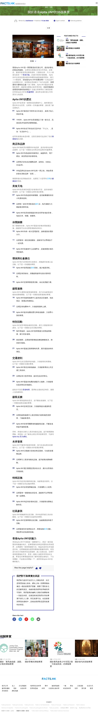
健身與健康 (55, 686)
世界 (76, 688)
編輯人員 (35, 592)
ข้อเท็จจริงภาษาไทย (85, 708)
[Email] (38, 619)
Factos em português (21, 708)
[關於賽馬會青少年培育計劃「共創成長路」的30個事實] (60, 55)
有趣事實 (30, 92)
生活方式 (90, 686)
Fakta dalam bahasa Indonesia (59, 711)
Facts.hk (7, 3)
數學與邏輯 (6, 688)
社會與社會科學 (54, 688)
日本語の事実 (64, 708)
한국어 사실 (73, 708)
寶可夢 (84, 688)
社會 (51, 7)
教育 (45, 529)
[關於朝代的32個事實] (60, 63)
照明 (32, 268)
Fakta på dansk (6, 705)
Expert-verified (60, 20)
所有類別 (5, 691)
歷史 (71, 686)
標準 (39, 589)
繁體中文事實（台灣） (8, 711)
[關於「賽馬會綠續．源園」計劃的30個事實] (60, 40)
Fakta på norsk (29, 705)
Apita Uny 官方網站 (19, 437)
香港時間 (26, 390)
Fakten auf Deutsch (69, 705)
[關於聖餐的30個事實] (60, 48)
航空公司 (5, 686)
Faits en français (56, 705)
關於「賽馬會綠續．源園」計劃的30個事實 (11, 663)
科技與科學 (67, 688)
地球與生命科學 (35, 686)
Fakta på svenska (17, 705)
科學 (43, 688)
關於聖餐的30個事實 (73, 48)
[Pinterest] (26, 619)
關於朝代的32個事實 (73, 63)
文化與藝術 (22, 686)
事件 (46, 686)
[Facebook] (14, 619)
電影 (14, 688)
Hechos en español (7, 708)
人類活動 (80, 686)
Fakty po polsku (54, 708)
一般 (64, 686)
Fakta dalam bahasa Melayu (40, 711)
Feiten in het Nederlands (42, 705)
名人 (13, 686)
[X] (20, 619)
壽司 (37, 204)
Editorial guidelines (76, 20)
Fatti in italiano (80, 705)
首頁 (46, 7)
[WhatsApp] (32, 619)
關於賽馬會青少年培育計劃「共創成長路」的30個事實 (61, 664)
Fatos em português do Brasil (38, 708)
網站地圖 (15, 691)
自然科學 (23, 688)
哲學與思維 (34, 688)
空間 (48, 179)
